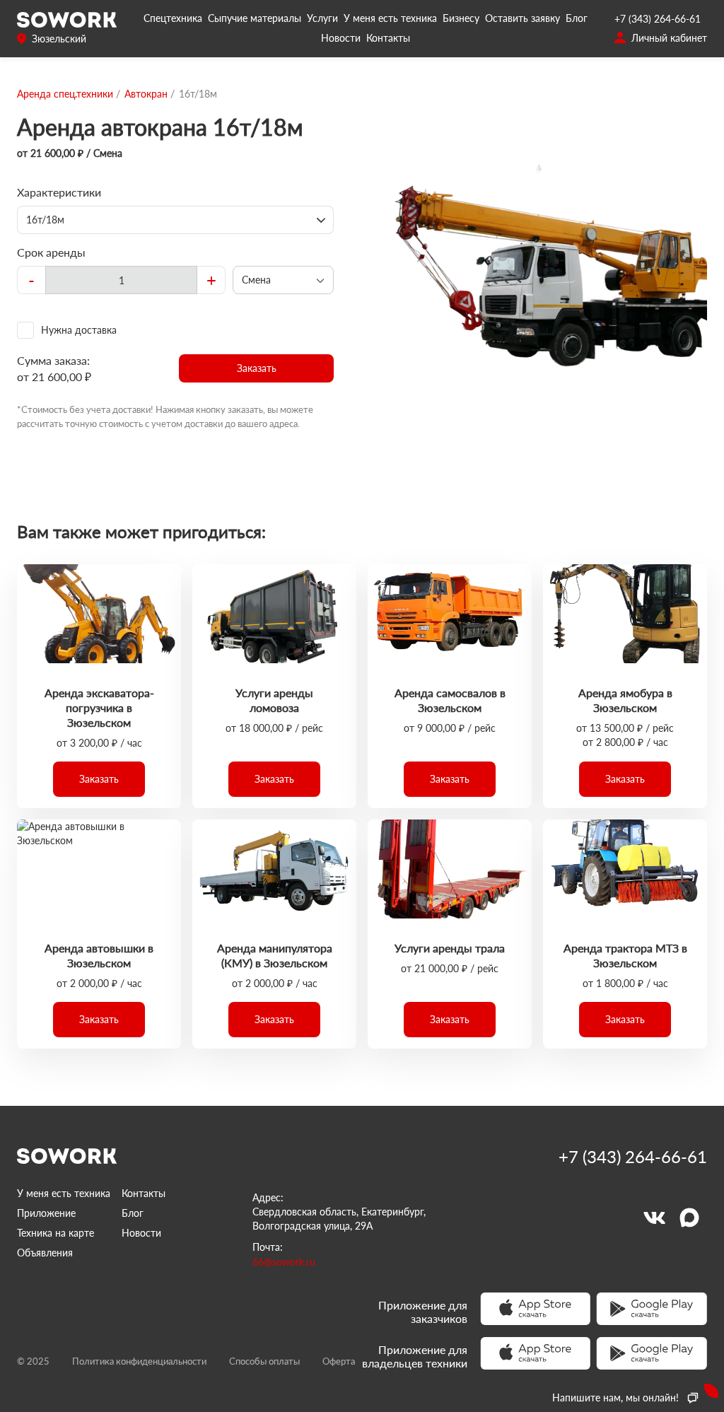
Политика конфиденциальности (139, 1361)
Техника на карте (55, 1233)
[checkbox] (175, 330)
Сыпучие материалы (254, 18)
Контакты (388, 38)
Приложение (46, 1213)
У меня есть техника (390, 18)
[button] (256, 368)
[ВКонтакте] (654, 1217)
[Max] (689, 1217)
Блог (577, 18)
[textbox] (121, 280)
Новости (341, 38)
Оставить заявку (522, 18)
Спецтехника (173, 18)
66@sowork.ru (283, 1262)
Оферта (338, 1361)
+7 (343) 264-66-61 (657, 19)
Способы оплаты (264, 1361)
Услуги (322, 18)
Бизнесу (461, 18)
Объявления (45, 1253)
